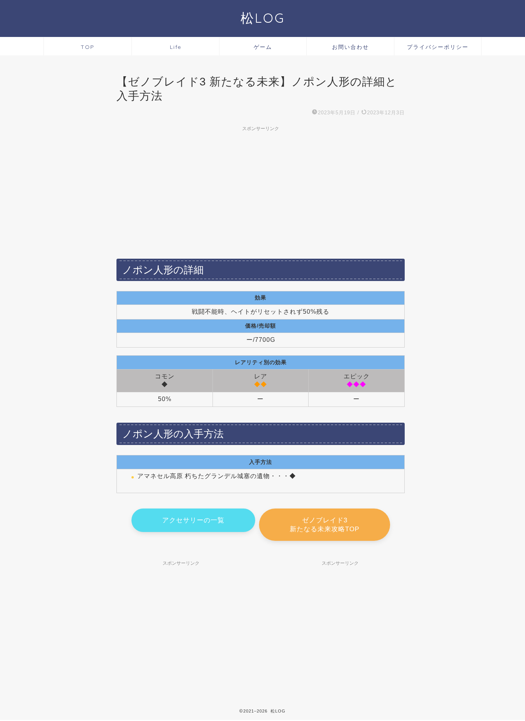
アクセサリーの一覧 (193, 520)
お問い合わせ (350, 46)
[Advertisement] (260, 189)
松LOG (263, 18)
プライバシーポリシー (438, 46)
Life (175, 46)
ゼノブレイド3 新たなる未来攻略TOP (324, 525)
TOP (88, 46)
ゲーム (263, 46)
